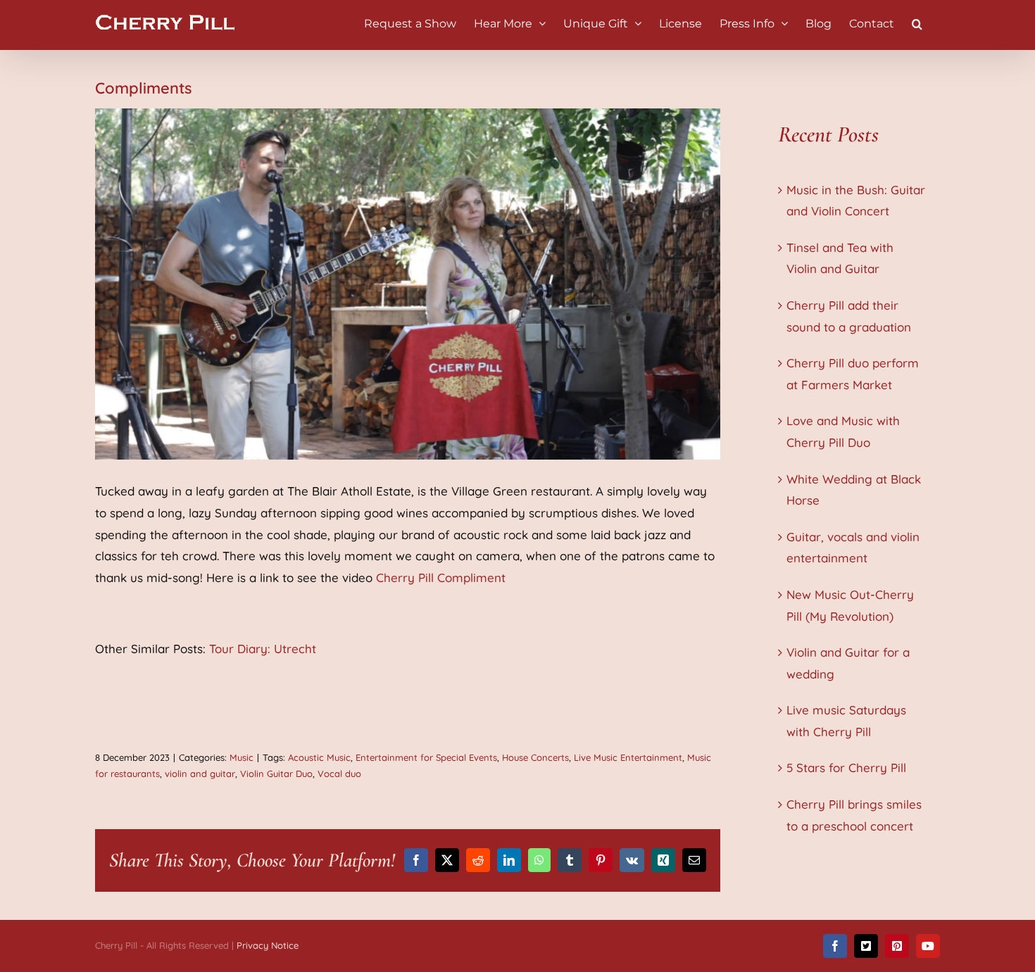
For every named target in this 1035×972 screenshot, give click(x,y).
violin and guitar (200, 773)
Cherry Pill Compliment (441, 577)
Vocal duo (339, 773)
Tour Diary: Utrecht (262, 648)
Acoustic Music (319, 757)
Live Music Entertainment (628, 757)
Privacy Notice (268, 945)
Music (241, 757)
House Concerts (535, 757)
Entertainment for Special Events (426, 757)
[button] (917, 22)
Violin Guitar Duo (276, 773)
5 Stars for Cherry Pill (846, 767)
